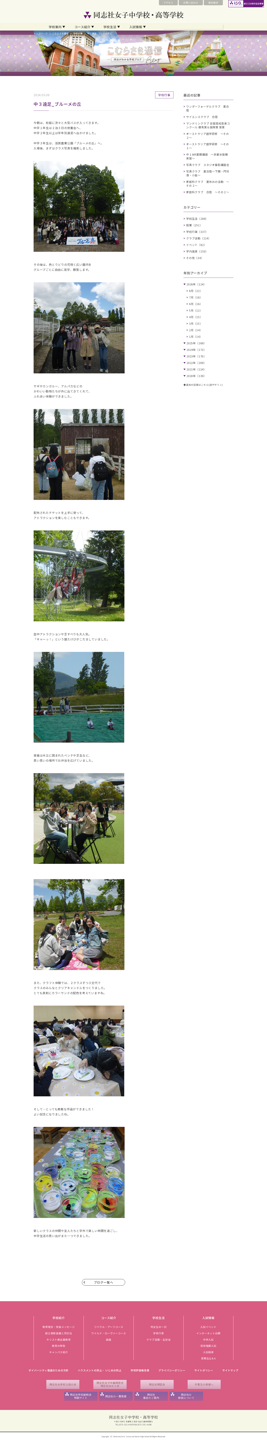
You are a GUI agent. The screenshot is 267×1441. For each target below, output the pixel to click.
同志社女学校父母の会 (62, 1384)
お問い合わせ (190, 2)
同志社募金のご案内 (151, 1396)
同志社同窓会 (157, 1384)
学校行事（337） (197, 232)
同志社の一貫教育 (116, 1396)
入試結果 (208, 1352)
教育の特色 (58, 1346)
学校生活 (109, 27)
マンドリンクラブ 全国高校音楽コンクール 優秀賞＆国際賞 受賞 (208, 125)
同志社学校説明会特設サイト (80, 1396)
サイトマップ (230, 1370)
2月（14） (196, 330)
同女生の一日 (159, 1327)
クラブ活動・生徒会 (158, 1339)
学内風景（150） (197, 251)
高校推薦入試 (208, 1346)
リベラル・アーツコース (108, 1327)
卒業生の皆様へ (204, 1384)
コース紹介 (82, 27)
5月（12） (196, 310)
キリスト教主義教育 (58, 1339)
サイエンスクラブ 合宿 (202, 117)
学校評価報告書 (140, 1370)
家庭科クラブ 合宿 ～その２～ (207, 192)
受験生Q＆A (208, 1358)
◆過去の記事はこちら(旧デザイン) (203, 384)
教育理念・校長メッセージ (59, 1327)
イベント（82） (196, 245)
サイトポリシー (203, 1370)
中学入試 (208, 1339)
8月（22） (196, 291)
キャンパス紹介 (58, 1352)
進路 (108, 1339)
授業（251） (194, 225)
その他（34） (195, 258)
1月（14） (196, 336)
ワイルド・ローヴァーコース (108, 1333)
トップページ (41, 33)
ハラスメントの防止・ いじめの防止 (100, 1370)
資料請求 (213, 2)
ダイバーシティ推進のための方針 (49, 1370)
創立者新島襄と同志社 (58, 1333)
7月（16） (196, 297)
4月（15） (196, 317)
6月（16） (196, 304)
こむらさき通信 (60, 33)
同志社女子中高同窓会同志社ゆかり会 (109, 1384)
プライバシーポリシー (171, 1370)
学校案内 (55, 27)
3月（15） (196, 323)
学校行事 (77, 33)
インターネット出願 (208, 1333)
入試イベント (208, 1327)
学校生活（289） (197, 219)
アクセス (168, 2)
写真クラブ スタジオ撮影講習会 (207, 165)
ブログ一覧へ (103, 1282)
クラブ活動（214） (198, 238)
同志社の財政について (186, 1396)
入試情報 (135, 27)
